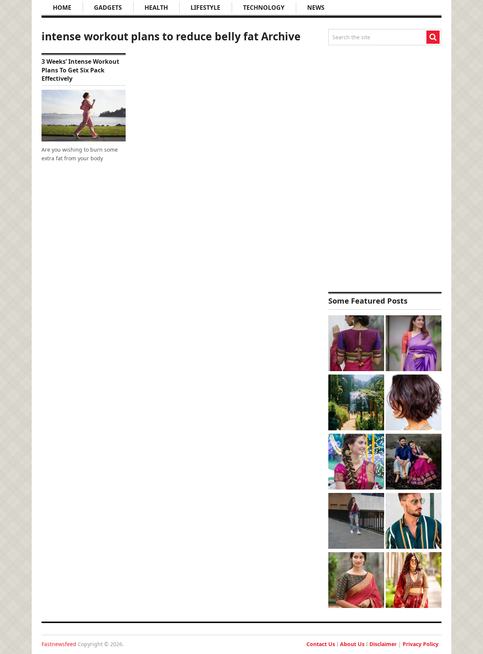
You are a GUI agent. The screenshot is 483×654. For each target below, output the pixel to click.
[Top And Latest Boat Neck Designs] (356, 581)
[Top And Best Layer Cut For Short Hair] (413, 403)
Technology (264, 7)
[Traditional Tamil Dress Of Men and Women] (413, 462)
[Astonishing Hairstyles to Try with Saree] (356, 462)
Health (156, 7)
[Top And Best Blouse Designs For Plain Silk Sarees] (413, 344)
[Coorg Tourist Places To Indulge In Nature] (356, 403)
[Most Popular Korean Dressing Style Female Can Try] (356, 522)
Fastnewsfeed (59, 644)
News (316, 7)
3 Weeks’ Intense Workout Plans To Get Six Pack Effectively (80, 70)
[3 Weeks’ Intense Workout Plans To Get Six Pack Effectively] (84, 115)
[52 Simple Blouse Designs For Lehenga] (413, 581)
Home (62, 7)
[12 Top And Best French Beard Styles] (413, 522)
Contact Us (320, 644)
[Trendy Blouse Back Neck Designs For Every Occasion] (356, 344)
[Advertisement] (384, 168)
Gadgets (108, 7)
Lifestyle (205, 7)
